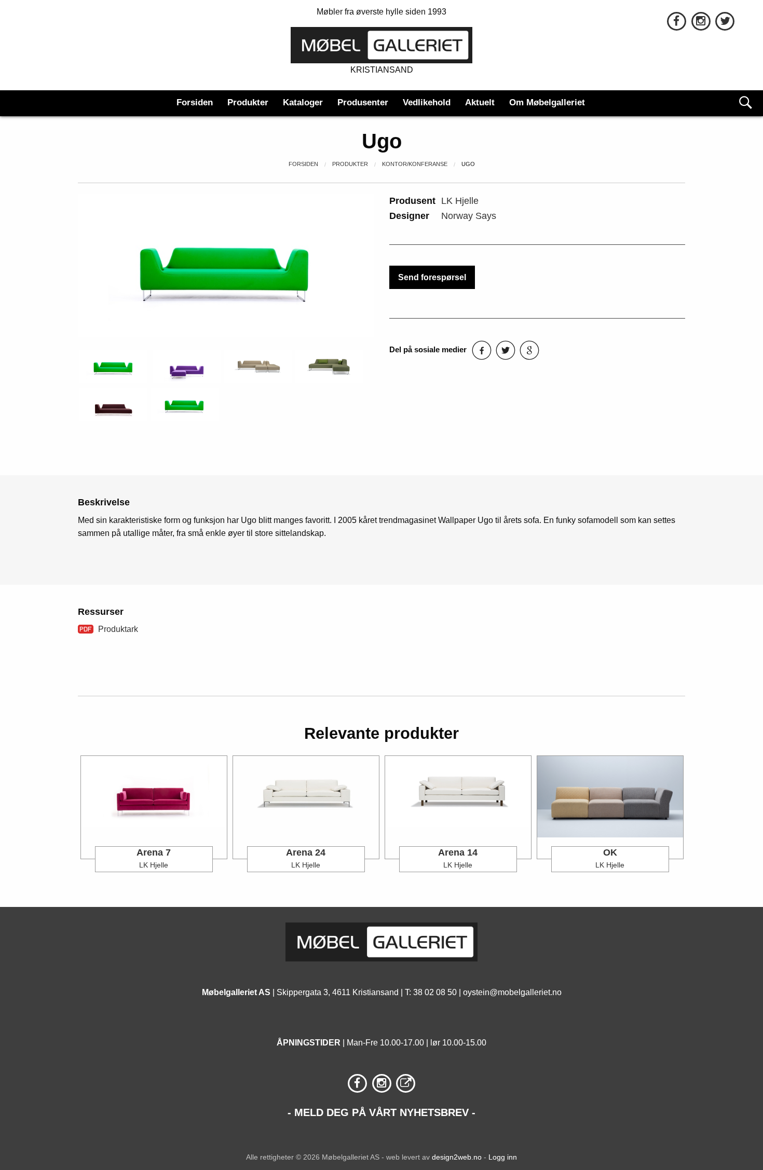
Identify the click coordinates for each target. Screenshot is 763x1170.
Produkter (247, 102)
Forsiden (194, 102)
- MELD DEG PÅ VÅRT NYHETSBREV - (381, 1112)
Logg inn (502, 1157)
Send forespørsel (432, 277)
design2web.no (457, 1157)
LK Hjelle (460, 201)
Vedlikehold (427, 102)
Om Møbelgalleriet (547, 102)
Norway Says (468, 216)
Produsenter (362, 102)
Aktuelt (480, 102)
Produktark (118, 629)
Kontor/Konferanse (414, 164)
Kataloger (303, 102)
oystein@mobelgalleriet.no (512, 992)
